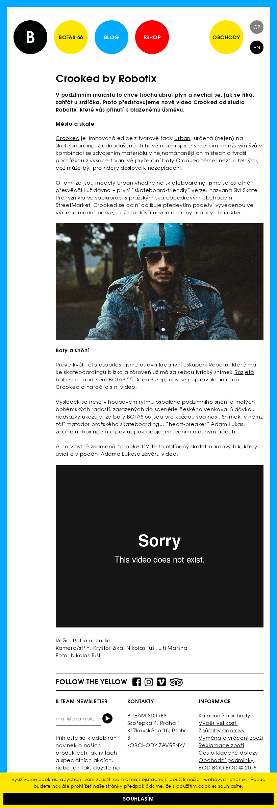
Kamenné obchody (224, 715)
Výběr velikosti (218, 723)
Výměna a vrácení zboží (231, 738)
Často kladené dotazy (228, 753)
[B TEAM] (30, 37)
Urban (182, 138)
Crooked (67, 138)
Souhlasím (138, 798)
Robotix (219, 364)
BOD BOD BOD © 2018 (228, 767)
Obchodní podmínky (226, 760)
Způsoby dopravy (222, 730)
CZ (256, 27)
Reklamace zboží (221, 745)
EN (256, 47)
